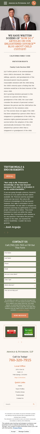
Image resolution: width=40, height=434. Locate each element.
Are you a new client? (11, 274)
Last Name (8, 258)
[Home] (19, 3)
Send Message (20, 315)
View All (9, 176)
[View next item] (7, 232)
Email (6, 269)
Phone (6, 263)
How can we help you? (11, 290)
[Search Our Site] (33, 404)
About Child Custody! (23, 48)
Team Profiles (20, 389)
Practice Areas (20, 392)
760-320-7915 (20, 360)
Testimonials (20, 395)
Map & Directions (20, 377)
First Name (8, 253)
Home (20, 385)
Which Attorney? (9, 285)
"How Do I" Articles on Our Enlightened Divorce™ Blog (20, 42)
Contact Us (20, 398)
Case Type (8, 279)
